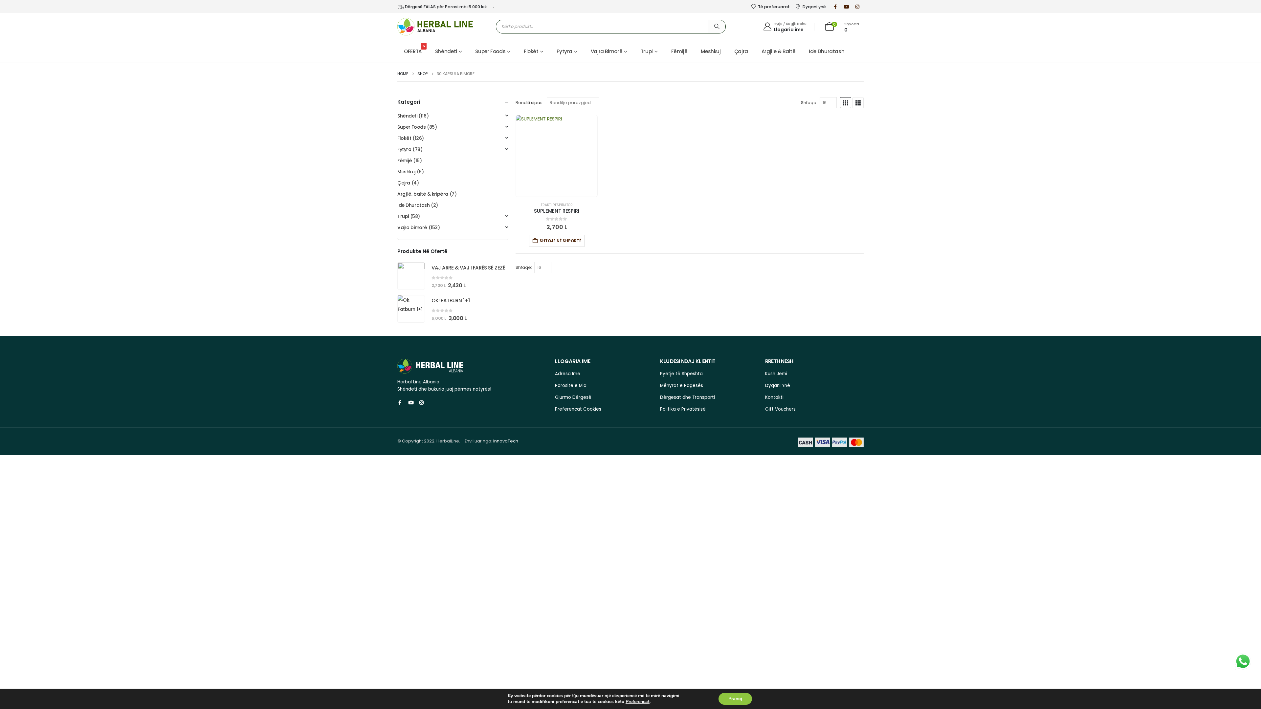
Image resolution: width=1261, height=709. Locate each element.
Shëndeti (407, 116)
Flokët (404, 138)
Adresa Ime (567, 374)
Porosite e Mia (570, 385)
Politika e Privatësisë (683, 409)
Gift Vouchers (780, 409)
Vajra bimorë (412, 227)
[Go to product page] (411, 276)
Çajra (741, 51)
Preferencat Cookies (578, 409)
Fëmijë (679, 51)
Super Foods (411, 127)
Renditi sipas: (529, 102)
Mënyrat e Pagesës (681, 385)
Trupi (403, 216)
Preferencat (638, 702)
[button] (845, 102)
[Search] (717, 26)
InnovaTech (505, 441)
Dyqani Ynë (777, 385)
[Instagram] (857, 6)
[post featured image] (556, 156)
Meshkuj (710, 51)
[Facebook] (835, 6)
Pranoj (735, 699)
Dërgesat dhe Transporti (687, 397)
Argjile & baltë (778, 51)
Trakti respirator (557, 205)
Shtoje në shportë (560, 241)
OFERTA (414, 49)
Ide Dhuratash (826, 51)
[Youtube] (846, 6)
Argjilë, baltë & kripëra (422, 194)
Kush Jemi (776, 374)
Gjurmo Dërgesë (573, 397)
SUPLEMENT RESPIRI (556, 210)
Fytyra (404, 149)
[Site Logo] (435, 26)
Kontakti (774, 397)
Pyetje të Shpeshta (681, 374)
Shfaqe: (809, 102)
